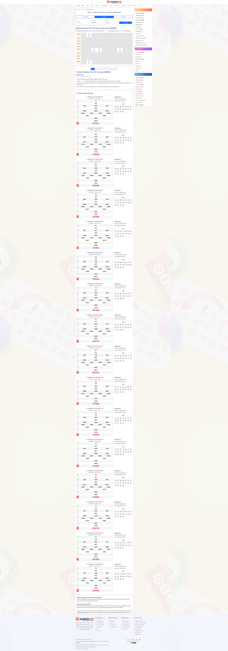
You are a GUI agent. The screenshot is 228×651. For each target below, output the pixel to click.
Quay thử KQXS (138, 104)
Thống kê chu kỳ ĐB (139, 40)
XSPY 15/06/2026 (97, 316)
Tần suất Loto (138, 29)
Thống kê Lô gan (138, 13)
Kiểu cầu (106, 20)
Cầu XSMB (85, 16)
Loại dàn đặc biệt (138, 102)
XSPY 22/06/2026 (97, 285)
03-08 (97, 68)
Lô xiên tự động (138, 98)
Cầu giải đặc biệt (138, 59)
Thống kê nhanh (138, 77)
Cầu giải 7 (137, 61)
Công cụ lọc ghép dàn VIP (140, 100)
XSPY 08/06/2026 (97, 347)
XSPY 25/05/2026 (97, 410)
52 (84, 76)
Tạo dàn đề (137, 91)
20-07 (106, 68)
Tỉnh (77, 20)
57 (79, 76)
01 (89, 76)
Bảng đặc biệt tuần (139, 20)
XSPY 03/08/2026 (97, 98)
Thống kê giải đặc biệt (139, 15)
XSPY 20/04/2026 (97, 565)
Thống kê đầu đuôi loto (139, 17)
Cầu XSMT (104, 16)
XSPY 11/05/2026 (97, 472)
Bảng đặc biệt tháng (139, 22)
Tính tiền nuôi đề (138, 89)
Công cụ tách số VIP (139, 95)
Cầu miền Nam (138, 56)
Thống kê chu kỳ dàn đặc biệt (141, 44)
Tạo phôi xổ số (138, 68)
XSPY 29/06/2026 (97, 254)
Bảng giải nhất (138, 26)
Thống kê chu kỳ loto (139, 38)
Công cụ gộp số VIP (139, 93)
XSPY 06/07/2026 (97, 223)
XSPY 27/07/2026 (97, 129)
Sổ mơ (136, 70)
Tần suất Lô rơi (138, 33)
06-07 (115, 68)
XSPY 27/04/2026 (97, 534)
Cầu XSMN (123, 16)
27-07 (102, 68)
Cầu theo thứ (137, 65)
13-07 (111, 68)
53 (82, 76)
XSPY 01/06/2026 (97, 378)
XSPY (90, 98)
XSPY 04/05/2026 (97, 503)
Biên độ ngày (93, 20)
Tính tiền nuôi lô (138, 84)
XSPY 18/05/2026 (97, 441)
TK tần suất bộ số (138, 82)
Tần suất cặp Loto (138, 31)
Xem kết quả (125, 22)
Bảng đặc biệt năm (139, 24)
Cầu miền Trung (81, 9)
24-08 (93, 68)
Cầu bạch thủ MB (138, 52)
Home (79, 5)
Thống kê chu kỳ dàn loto (140, 42)
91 (77, 76)
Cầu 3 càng (137, 63)
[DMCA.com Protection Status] (133, 642)
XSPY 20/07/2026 (97, 160)
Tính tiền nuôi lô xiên (139, 86)
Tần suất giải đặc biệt (139, 35)
